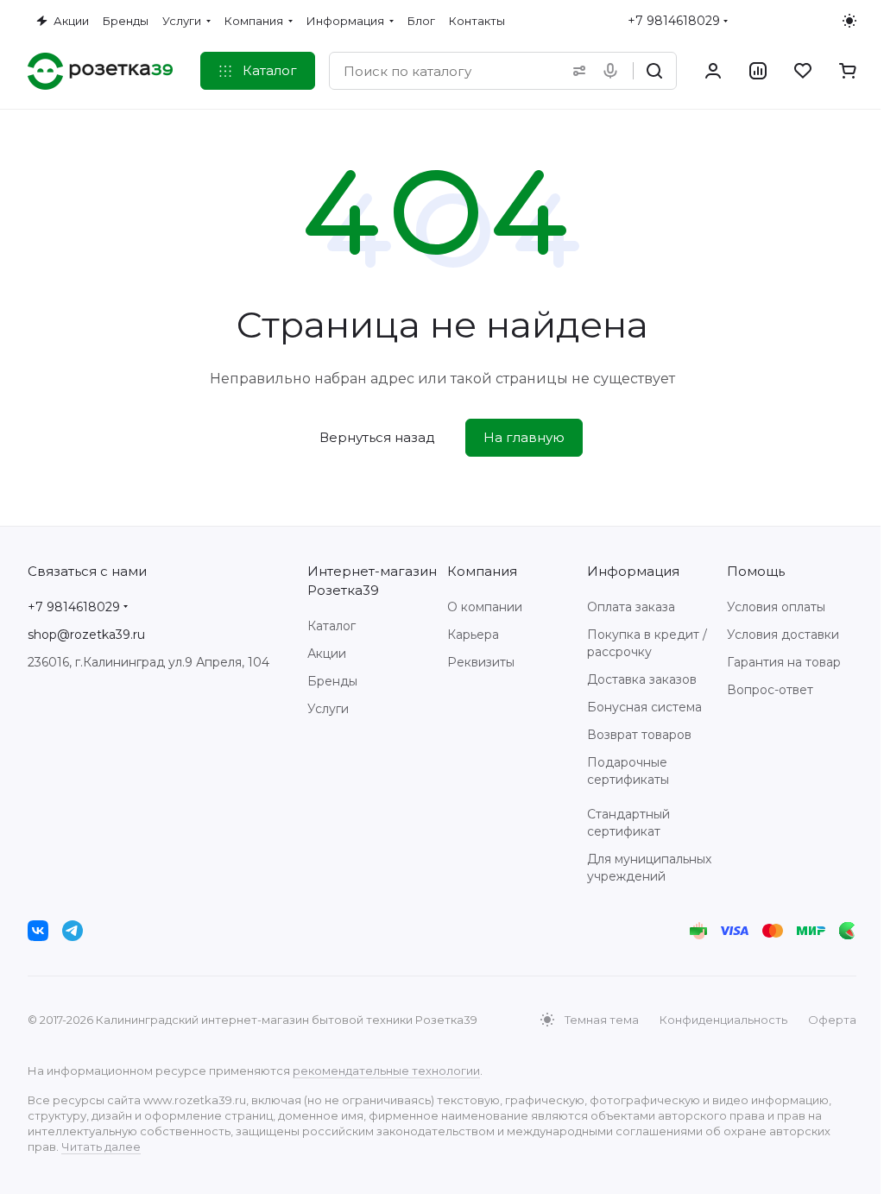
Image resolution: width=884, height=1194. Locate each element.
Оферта (832, 1020)
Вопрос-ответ (770, 690)
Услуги (328, 709)
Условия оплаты (776, 607)
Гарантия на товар (784, 662)
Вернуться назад (377, 437)
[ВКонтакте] (38, 930)
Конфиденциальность (723, 1020)
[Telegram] (72, 930)
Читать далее (101, 1146)
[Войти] (713, 70)
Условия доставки (783, 634)
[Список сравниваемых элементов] (758, 70)
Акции (326, 653)
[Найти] (654, 71)
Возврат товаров (639, 734)
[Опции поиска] (576, 71)
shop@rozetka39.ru (86, 634)
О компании (484, 607)
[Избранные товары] (802, 70)
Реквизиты (481, 662)
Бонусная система (644, 707)
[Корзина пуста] (847, 70)
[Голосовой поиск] (614, 71)
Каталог (331, 626)
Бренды (332, 681)
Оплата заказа (631, 607)
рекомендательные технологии (386, 1070)
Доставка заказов (642, 679)
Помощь (756, 571)
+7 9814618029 (674, 20)
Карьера (473, 634)
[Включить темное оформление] (849, 21)
